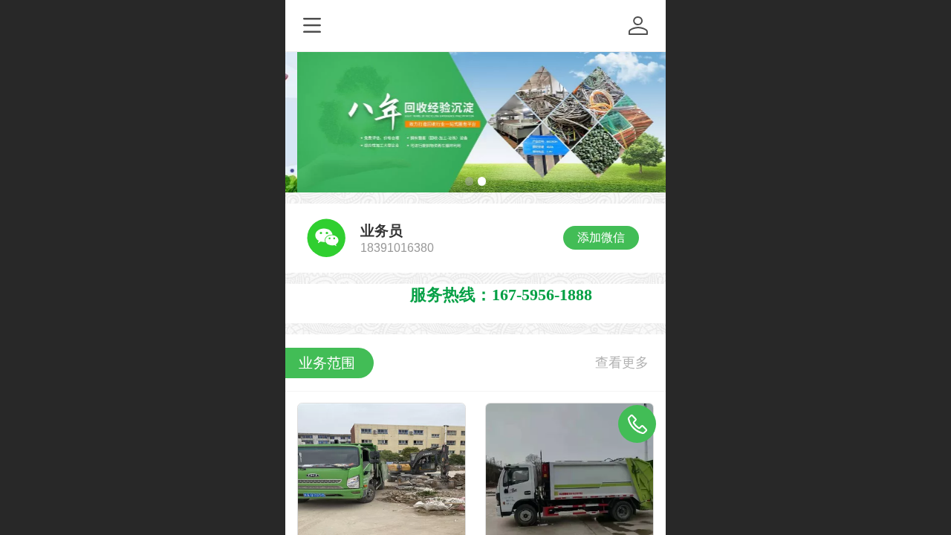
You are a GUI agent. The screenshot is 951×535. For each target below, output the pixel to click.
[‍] (622, 362)
